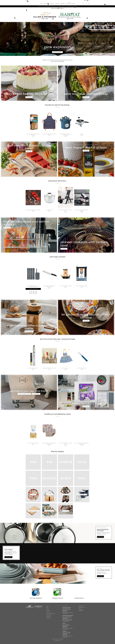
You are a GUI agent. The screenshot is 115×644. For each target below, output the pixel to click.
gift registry (63, 3)
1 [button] (43, 55)
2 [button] (50, 55)
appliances (52, 3)
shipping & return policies (50, 613)
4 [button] (64, 55)
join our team (72, 3)
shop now (86, 150)
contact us (48, 610)
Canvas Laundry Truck (24, 393)
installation (57, 3)
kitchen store (46, 3)
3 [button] (57, 55)
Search (27, 0)
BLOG (67, 3)
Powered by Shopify (57, 640)
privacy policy (48, 616)
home (41, 3)
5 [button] (72, 55)
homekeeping (36, 393)
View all (57, 341)
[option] (57, 6)
